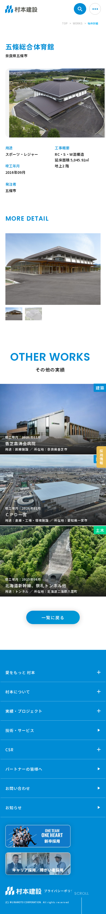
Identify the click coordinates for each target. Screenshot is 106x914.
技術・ (19, 730)
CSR (9, 749)
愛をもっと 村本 (20, 672)
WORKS (78, 23)
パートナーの (23, 769)
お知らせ (13, 807)
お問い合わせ (17, 788)
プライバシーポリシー (60, 891)
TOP (65, 23)
